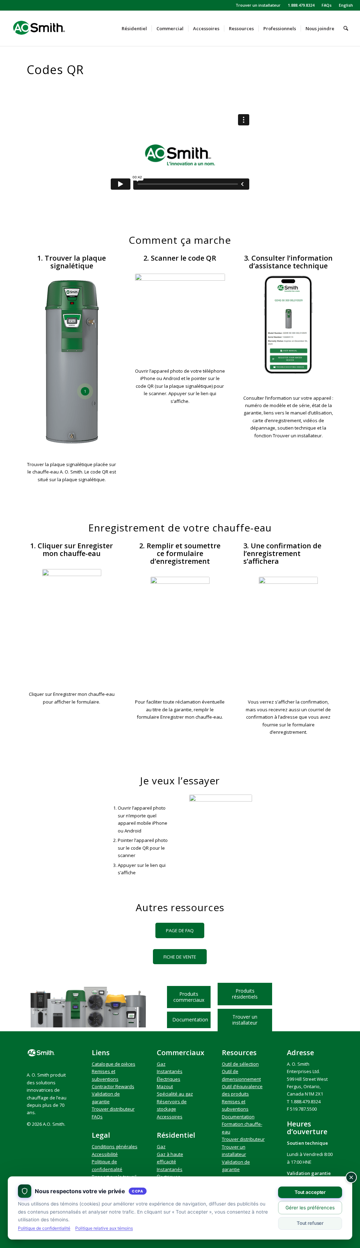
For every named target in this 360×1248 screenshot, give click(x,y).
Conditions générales (114, 1146)
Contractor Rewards (113, 1086)
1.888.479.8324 (301, 5)
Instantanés (169, 1071)
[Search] (346, 28)
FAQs (327, 5)
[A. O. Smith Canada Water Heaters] (51, 28)
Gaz (161, 1064)
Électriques (168, 1079)
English (346, 5)
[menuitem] (258, 5)
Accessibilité (105, 1154)
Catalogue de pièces (113, 1064)
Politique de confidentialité (44, 1228)
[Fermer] (351, 1177)
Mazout (165, 1086)
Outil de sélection (240, 1064)
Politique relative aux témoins (104, 1228)
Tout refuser (310, 1223)
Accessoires (169, 1116)
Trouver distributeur (113, 1109)
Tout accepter (310, 1192)
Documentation (238, 1116)
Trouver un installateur (258, 5)
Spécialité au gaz (175, 1094)
